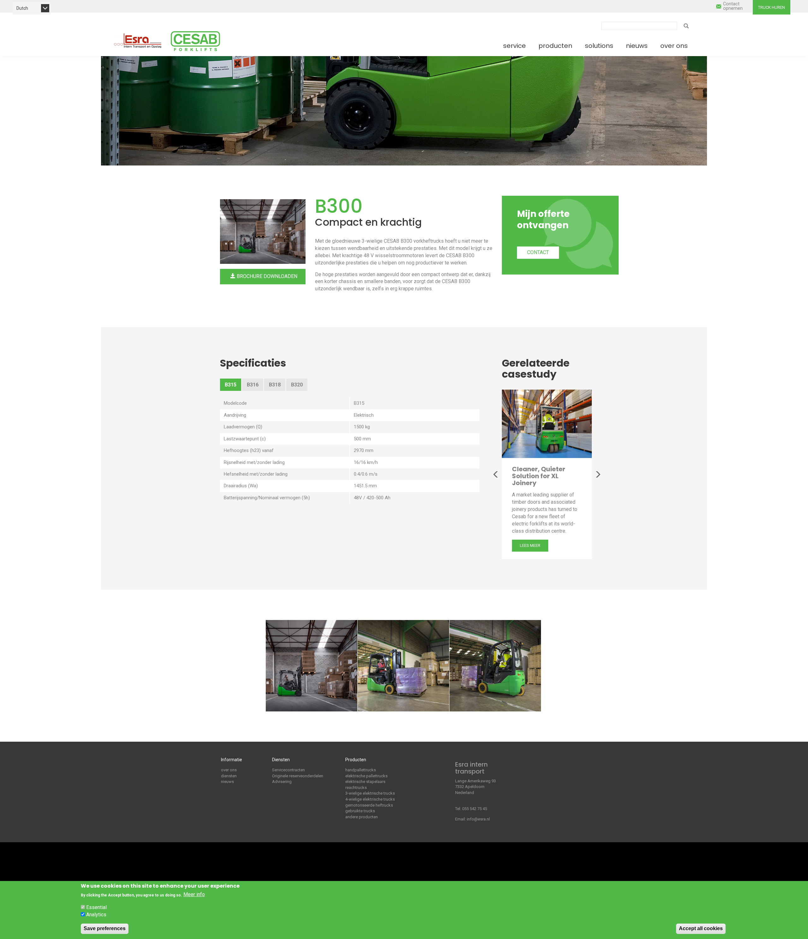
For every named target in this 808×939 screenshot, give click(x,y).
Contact (538, 252)
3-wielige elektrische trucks (370, 793)
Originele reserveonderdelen (297, 776)
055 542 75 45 (474, 808)
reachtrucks (356, 787)
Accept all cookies (701, 928)
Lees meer (530, 545)
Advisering (282, 781)
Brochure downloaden (266, 276)
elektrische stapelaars (365, 781)
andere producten (361, 816)
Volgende (597, 474)
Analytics (96, 915)
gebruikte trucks (360, 811)
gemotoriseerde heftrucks (369, 805)
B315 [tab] (230, 385)
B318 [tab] (275, 385)
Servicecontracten (288, 770)
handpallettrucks (360, 770)
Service (514, 45)
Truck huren (771, 7)
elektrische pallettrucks (366, 776)
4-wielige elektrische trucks (370, 799)
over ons (229, 770)
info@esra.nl (478, 819)
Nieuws (637, 45)
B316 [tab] (252, 385)
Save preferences (105, 928)
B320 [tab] (297, 385)
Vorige (495, 474)
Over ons (674, 45)
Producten (555, 45)
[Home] (137, 40)
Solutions (599, 45)
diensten (229, 776)
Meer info (194, 895)
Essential (96, 907)
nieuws (227, 781)
